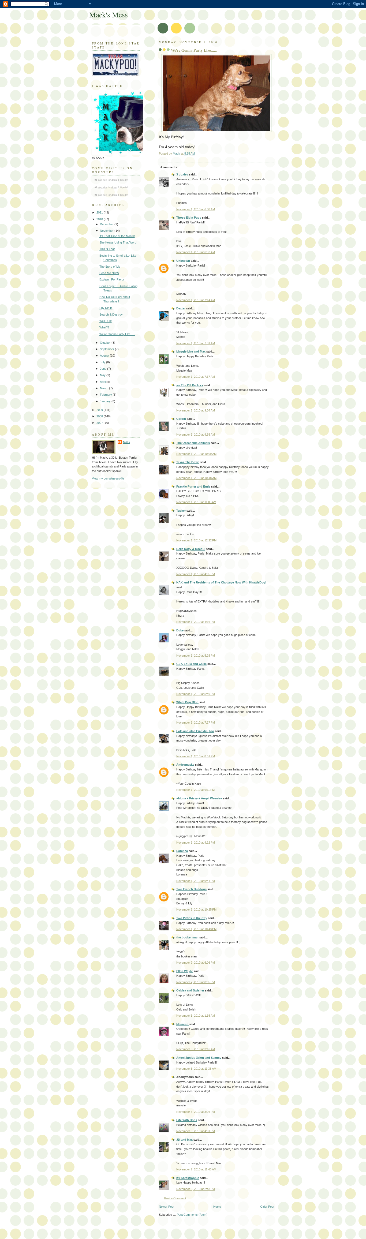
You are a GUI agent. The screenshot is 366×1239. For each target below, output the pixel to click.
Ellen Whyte (184, 971)
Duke (180, 630)
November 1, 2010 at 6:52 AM (195, 252)
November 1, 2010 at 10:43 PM (196, 929)
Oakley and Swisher (190, 990)
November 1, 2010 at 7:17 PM (195, 722)
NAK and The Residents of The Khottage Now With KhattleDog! (221, 582)
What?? (104, 327)
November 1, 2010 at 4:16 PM (195, 621)
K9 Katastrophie (187, 1178)
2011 (100, 212)
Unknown (183, 260)
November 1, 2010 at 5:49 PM (195, 693)
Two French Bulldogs (191, 889)
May (103, 375)
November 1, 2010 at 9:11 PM (195, 789)
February (106, 394)
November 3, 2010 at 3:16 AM (195, 1049)
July (103, 362)
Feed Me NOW (109, 273)
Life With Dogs (186, 1120)
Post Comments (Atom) (192, 1214)
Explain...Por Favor (111, 279)
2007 (100, 422)
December (107, 224)
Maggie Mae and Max (191, 351)
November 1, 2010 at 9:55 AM (195, 434)
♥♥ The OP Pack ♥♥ (189, 385)
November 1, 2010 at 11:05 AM (196, 502)
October (105, 342)
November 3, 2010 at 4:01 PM (195, 1131)
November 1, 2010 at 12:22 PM (196, 540)
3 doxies (182, 174)
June (103, 368)
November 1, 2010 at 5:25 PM (195, 655)
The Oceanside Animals (193, 442)
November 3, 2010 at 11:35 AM (196, 1068)
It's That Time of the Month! (117, 236)
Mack (126, 442)
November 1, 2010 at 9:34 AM (195, 410)
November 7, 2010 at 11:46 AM (196, 1169)
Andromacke (185, 764)
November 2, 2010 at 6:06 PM (195, 962)
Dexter (180, 308)
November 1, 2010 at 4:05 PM (195, 574)
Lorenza (182, 850)
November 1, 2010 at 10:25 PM (196, 909)
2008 (100, 416)
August (105, 355)
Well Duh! (105, 321)
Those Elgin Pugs (188, 217)
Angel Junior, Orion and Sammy (198, 1057)
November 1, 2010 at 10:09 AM (196, 453)
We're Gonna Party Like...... (117, 334)
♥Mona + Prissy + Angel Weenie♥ (199, 798)
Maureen (182, 1024)
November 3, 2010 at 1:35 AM (195, 1015)
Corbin (181, 418)
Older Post (267, 1206)
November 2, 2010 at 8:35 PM (195, 982)
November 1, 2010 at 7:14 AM (195, 300)
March (104, 388)
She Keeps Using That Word (117, 242)
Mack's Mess (108, 15)
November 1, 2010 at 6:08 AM (195, 209)
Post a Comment (175, 1198)
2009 (100, 409)
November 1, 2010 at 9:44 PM (195, 880)
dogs (114, 180)
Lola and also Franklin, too (195, 731)
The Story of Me (109, 266)
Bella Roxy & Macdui (190, 549)
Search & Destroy (111, 314)
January (105, 401)
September (107, 349)
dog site (102, 180)
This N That (107, 248)
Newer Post (166, 1206)
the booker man (187, 937)
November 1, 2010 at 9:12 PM (195, 842)
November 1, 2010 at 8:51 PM (195, 756)
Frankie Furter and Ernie (193, 486)
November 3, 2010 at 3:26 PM (195, 1111)
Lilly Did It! (106, 307)
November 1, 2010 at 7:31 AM (195, 343)
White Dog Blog (187, 702)
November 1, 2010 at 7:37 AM (195, 376)
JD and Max (184, 1139)
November (107, 230)
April (103, 381)
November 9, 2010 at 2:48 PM (195, 1189)
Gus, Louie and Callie (191, 663)
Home (217, 1206)
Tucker (181, 510)
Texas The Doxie (187, 462)
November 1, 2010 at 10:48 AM (196, 478)
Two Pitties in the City (191, 918)
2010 (100, 219)
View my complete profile (108, 478)
